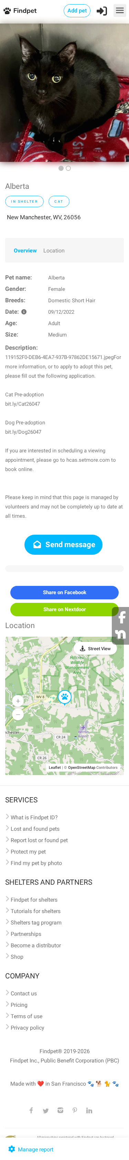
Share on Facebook (64, 592)
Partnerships (26, 934)
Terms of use (26, 1016)
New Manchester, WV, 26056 (44, 217)
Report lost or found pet (39, 840)
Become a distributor (36, 945)
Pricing (19, 1005)
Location (54, 250)
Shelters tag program (36, 922)
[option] (64, 93)
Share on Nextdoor (64, 609)
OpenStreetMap (81, 767)
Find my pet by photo (36, 863)
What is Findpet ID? (34, 817)
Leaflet (55, 767)
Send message (69, 544)
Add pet (77, 10)
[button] (60, 690)
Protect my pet (28, 851)
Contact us (24, 993)
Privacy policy (27, 1027)
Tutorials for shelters (36, 911)
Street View (99, 648)
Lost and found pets (35, 829)
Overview (25, 250)
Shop (17, 957)
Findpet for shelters (34, 899)
